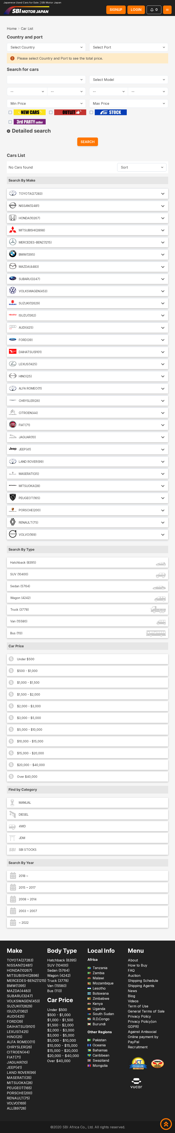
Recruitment (137, 1047)
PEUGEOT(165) (29, 498)
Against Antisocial (142, 1032)
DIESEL (24, 814)
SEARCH (88, 142)
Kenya (98, 1003)
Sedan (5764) (20, 586)
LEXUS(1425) (28, 364)
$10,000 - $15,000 (30, 741)
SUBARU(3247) (29, 279)
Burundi (99, 1024)
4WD (22, 826)
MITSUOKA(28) (29, 486)
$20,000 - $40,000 (31, 765)
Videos (133, 1001)
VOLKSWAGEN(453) (33, 291)
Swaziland (101, 1060)
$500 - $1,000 (27, 671)
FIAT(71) (24, 425)
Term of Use (138, 1006)
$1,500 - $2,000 (28, 694)
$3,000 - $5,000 (29, 718)
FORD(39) (26, 340)
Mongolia (100, 1065)
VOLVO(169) (27, 534)
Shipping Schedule (143, 980)
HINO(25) (25, 376)
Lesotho (99, 988)
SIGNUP (116, 9)
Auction (134, 975)
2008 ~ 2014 (27, 899)
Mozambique (103, 983)
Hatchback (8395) (23, 562)
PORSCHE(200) (30, 510)
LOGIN (136, 9)
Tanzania (100, 968)
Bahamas (100, 1050)
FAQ (131, 970)
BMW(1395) (27, 254)
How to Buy (137, 965)
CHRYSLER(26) (29, 400)
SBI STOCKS (27, 849)
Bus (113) (16, 633)
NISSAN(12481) (29, 206)
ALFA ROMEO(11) (30, 388)
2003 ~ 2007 (28, 911)
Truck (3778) (19, 609)
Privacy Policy (139, 1016)
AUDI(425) (26, 327)
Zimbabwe (101, 998)
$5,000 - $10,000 (29, 729)
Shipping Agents (141, 986)
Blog (131, 996)
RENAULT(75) (28, 522)
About (133, 960)
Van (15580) (19, 621)
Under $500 (25, 659)
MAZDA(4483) (29, 266)
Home (12, 28)
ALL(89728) (16, 1108)
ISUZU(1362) (27, 315)
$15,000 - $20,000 (30, 753)
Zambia (98, 973)
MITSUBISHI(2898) (32, 230)
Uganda (99, 1009)
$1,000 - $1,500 (28, 682)
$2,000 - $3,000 (29, 706)
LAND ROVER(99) (31, 461)
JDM (22, 838)
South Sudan (103, 1014)
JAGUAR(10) (27, 437)
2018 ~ (23, 876)
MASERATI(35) (29, 474)
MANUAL (25, 802)
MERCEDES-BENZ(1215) (35, 242)
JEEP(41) (25, 449)
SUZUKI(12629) (29, 303)
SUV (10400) (19, 574)
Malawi (98, 978)
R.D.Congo (101, 1019)
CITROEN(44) (28, 413)
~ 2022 (24, 922)
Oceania (99, 1045)
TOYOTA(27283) (31, 193)
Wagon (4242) (20, 598)
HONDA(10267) (29, 218)
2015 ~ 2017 (27, 887)
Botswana (101, 993)
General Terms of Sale (146, 1011)
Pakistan (99, 1040)
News (132, 991)
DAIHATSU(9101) (30, 352)
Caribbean (101, 1055)
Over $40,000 (27, 776)
